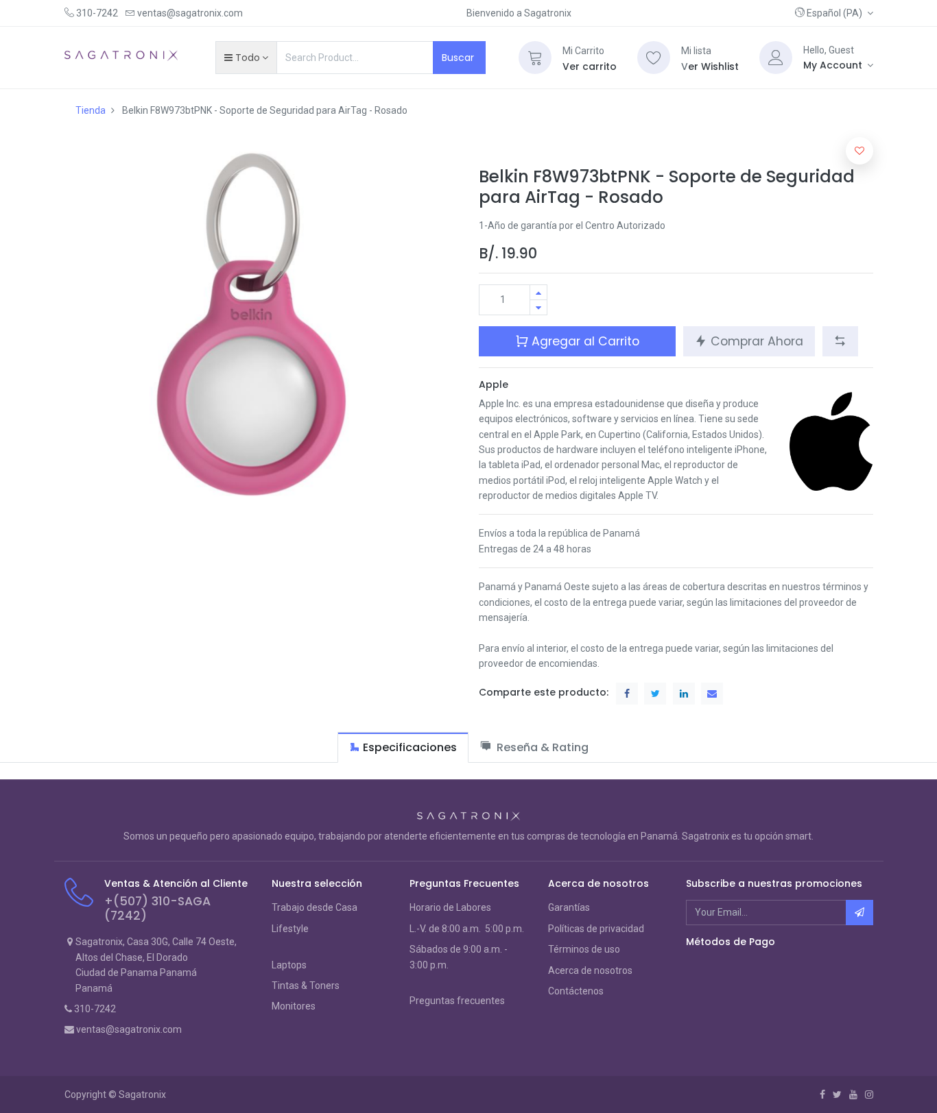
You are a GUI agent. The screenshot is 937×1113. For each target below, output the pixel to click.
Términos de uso (584, 949)
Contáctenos (576, 991)
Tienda (90, 110)
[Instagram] (869, 1094)
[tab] (402, 747)
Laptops (289, 964)
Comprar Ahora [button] (755, 341)
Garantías (569, 907)
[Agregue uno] (538, 292)
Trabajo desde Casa (314, 907)
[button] (834, 13)
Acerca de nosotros (590, 970)
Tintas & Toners (306, 985)
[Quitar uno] (538, 307)
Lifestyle (290, 928)
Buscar (459, 57)
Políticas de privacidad (596, 928)
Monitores (294, 1006)
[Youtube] (853, 1094)
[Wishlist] (653, 57)
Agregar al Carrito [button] (583, 341)
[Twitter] (837, 1094)
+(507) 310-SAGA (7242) (157, 908)
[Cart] (535, 57)
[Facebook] (822, 1094)
